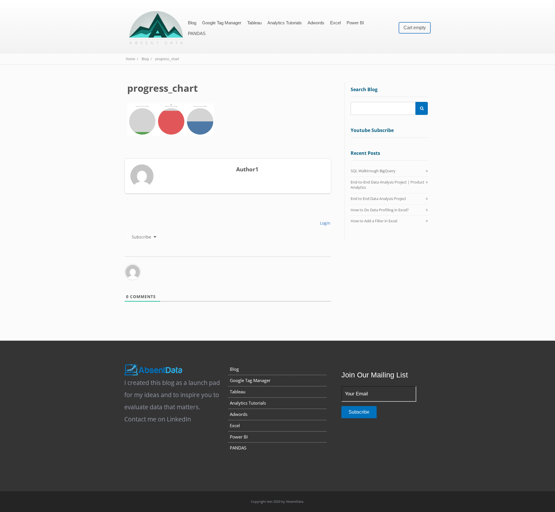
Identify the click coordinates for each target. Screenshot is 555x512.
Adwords (316, 22)
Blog (192, 22)
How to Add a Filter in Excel (374, 220)
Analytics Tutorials (284, 22)
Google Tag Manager (221, 22)
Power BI (355, 22)
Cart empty (415, 27)
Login (324, 223)
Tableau (254, 22)
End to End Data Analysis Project (378, 198)
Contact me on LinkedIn (157, 419)
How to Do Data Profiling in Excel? (380, 209)
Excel (335, 22)
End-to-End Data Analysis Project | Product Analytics (387, 184)
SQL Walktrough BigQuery (373, 170)
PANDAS (197, 33)
